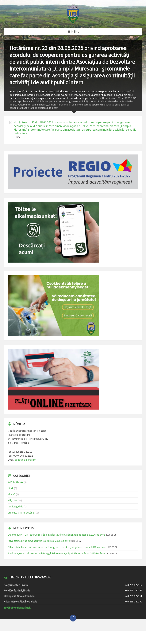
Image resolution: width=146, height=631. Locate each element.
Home (13, 91)
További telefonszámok (17, 607)
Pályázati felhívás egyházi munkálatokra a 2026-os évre (39, 540)
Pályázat (12, 500)
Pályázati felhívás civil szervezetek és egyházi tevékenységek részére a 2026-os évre (57, 547)
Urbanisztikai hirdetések (21, 512)
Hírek (10, 488)
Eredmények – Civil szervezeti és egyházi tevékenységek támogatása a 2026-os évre (56, 534)
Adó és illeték (15, 482)
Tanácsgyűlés (15, 506)
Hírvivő (11, 494)
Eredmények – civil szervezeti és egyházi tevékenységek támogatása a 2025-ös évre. (57, 553)
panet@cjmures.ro (25, 459)
